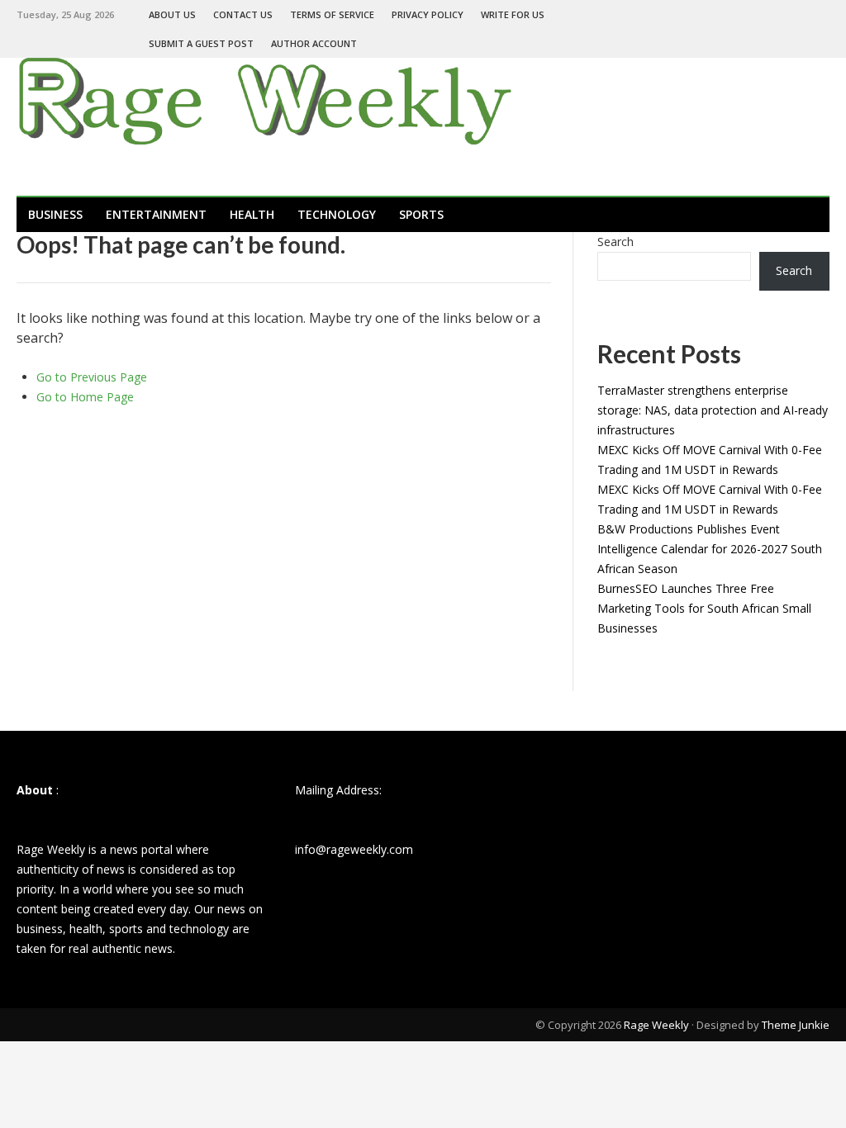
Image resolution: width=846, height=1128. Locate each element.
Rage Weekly (656, 1024)
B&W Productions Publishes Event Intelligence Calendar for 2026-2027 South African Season (709, 548)
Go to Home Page (85, 397)
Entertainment (156, 214)
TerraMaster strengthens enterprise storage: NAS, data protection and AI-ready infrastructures (712, 410)
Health (252, 214)
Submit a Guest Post (201, 43)
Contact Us (243, 14)
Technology (336, 214)
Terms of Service (332, 14)
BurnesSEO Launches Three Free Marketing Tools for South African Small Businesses (704, 608)
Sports (421, 214)
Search (615, 241)
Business (55, 214)
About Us (172, 14)
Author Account (314, 43)
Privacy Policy (427, 14)
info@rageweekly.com (354, 849)
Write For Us (512, 14)
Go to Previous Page (91, 377)
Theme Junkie (795, 1024)
